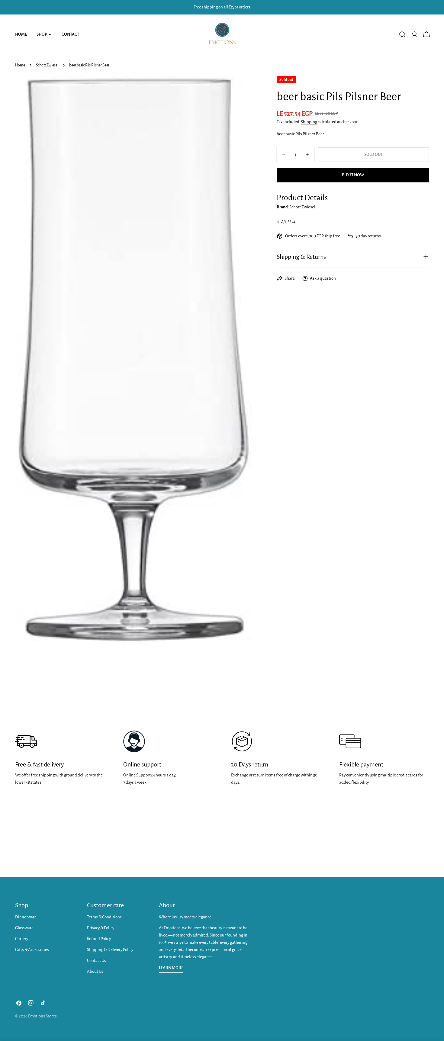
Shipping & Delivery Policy (110, 949)
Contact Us (96, 960)
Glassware (24, 928)
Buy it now (353, 175)
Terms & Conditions (104, 917)
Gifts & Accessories (32, 949)
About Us (95, 971)
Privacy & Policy (100, 928)
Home (20, 65)
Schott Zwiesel (47, 65)
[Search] (402, 34)
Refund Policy (99, 939)
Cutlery (21, 939)
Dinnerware (26, 917)
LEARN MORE (171, 967)
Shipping (309, 122)
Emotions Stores (42, 1016)
